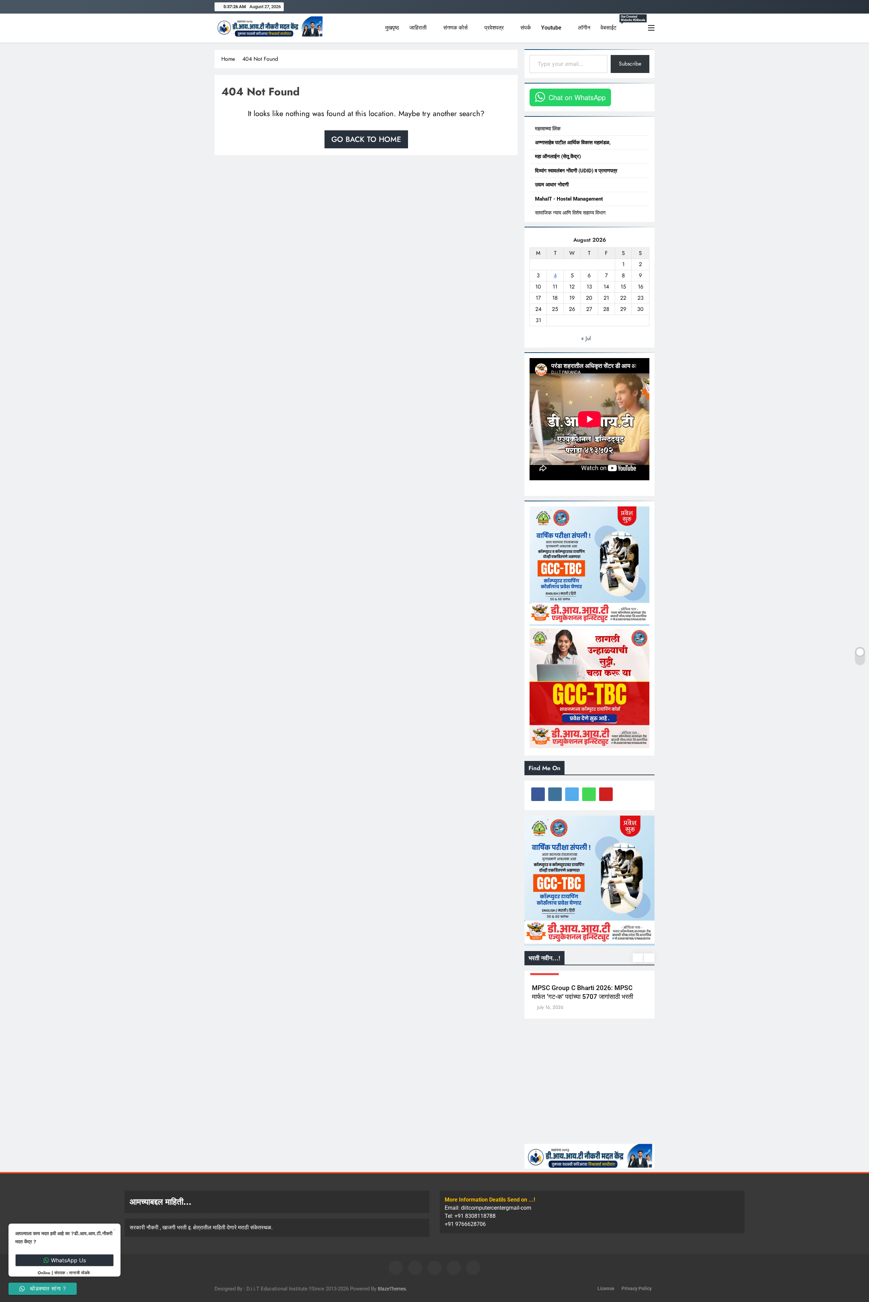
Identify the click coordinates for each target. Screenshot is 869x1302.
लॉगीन (584, 27)
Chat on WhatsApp (577, 97)
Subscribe (630, 64)
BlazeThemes (392, 1289)
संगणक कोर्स (455, 27)
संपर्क (525, 27)
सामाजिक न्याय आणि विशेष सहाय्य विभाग (570, 213)
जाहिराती (418, 27)
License (605, 1288)
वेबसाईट (614, 25)
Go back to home (366, 139)
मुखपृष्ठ (392, 27)
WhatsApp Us (68, 1260)
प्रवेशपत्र (494, 27)
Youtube (551, 27)
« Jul (586, 338)
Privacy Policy (637, 1288)
